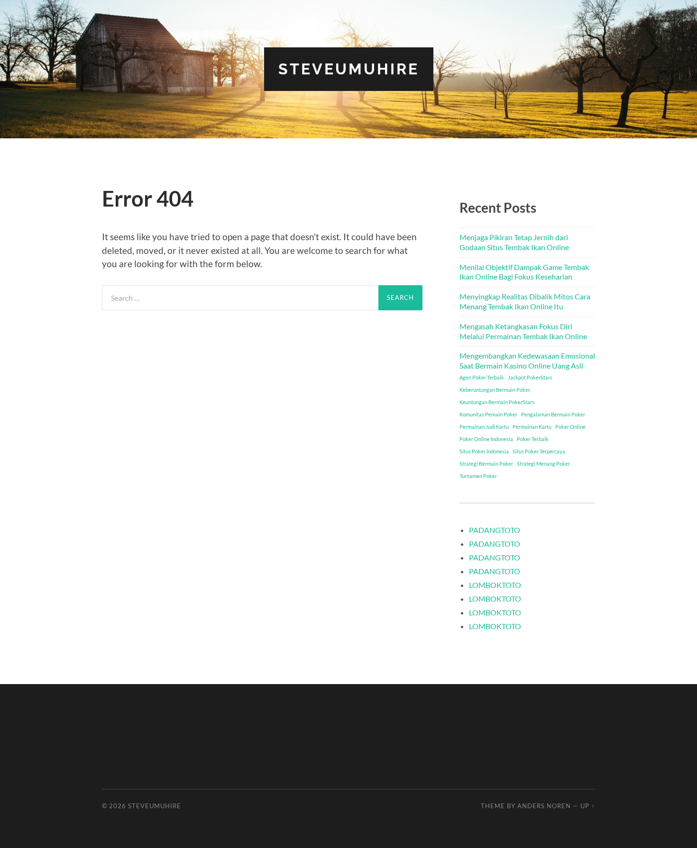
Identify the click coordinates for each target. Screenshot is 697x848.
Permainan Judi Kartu (484, 427)
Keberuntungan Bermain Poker (494, 390)
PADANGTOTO (494, 529)
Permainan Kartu (532, 427)
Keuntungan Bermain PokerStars (496, 402)
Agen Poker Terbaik (481, 377)
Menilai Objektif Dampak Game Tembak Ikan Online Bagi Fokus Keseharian (524, 271)
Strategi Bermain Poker (486, 463)
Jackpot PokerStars (530, 377)
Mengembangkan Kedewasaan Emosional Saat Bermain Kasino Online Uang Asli (527, 360)
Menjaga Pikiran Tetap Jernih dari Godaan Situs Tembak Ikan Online (514, 242)
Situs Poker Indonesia (484, 451)
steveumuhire (348, 69)
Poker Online (570, 427)
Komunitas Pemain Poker (488, 414)
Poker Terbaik (533, 439)
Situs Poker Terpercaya (539, 451)
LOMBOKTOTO (495, 584)
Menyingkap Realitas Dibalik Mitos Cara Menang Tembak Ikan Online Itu (524, 301)
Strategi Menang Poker (543, 463)
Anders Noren (544, 806)
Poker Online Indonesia (486, 439)
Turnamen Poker (478, 476)
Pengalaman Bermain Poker (553, 414)
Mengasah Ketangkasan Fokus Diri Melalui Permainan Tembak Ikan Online (523, 331)
